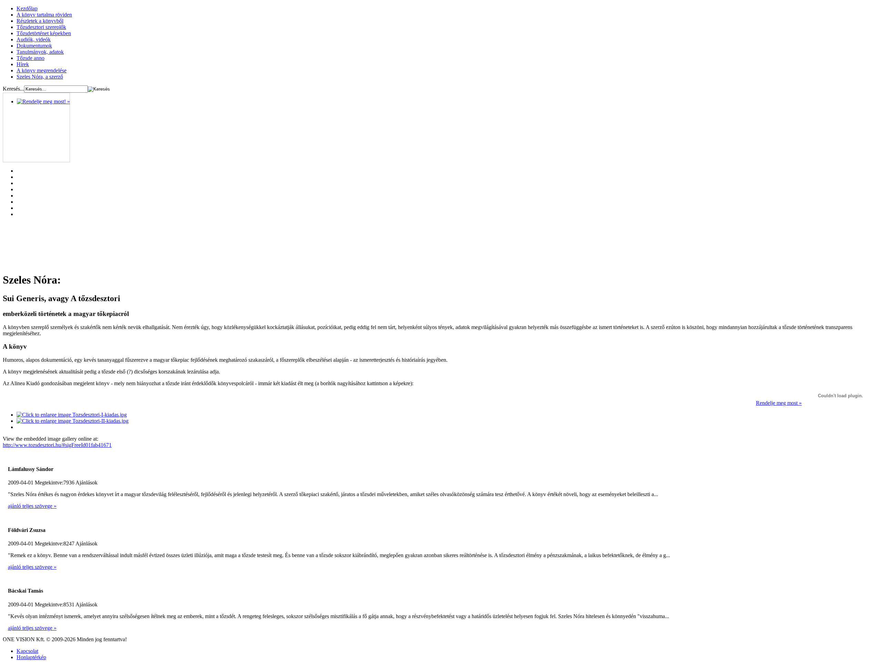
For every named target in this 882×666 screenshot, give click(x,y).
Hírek (23, 64)
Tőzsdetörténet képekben (44, 33)
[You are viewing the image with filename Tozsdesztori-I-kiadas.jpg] (72, 415)
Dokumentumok (34, 46)
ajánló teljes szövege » (32, 506)
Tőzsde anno (30, 58)
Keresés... (13, 89)
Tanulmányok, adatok (40, 52)
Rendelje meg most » (779, 403)
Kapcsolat (27, 651)
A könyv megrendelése (41, 70)
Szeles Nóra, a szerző (40, 77)
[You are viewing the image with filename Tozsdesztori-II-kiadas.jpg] (73, 421)
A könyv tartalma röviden (44, 15)
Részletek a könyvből (40, 21)
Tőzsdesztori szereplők (41, 27)
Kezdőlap (27, 8)
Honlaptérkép (31, 657)
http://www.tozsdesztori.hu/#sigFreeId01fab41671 (57, 445)
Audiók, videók (34, 39)
